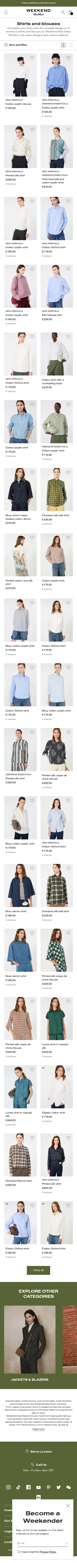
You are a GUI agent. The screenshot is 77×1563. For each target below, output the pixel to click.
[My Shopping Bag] (70, 12)
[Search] (63, 12)
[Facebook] (28, 1487)
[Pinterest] (48, 1487)
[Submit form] (67, 1544)
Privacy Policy (48, 1552)
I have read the (38, 1552)
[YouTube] (38, 1487)
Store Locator (41, 1452)
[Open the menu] (6, 12)
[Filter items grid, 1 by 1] (71, 45)
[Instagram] (8, 1487)
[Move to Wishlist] (32, 58)
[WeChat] (68, 1487)
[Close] (68, 1506)
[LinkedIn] (38, 1497)
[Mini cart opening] (75, 12)
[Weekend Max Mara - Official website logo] (38, 12)
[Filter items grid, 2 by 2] (63, 45)
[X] (58, 1487)
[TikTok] (18, 1487)
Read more (38, 1429)
